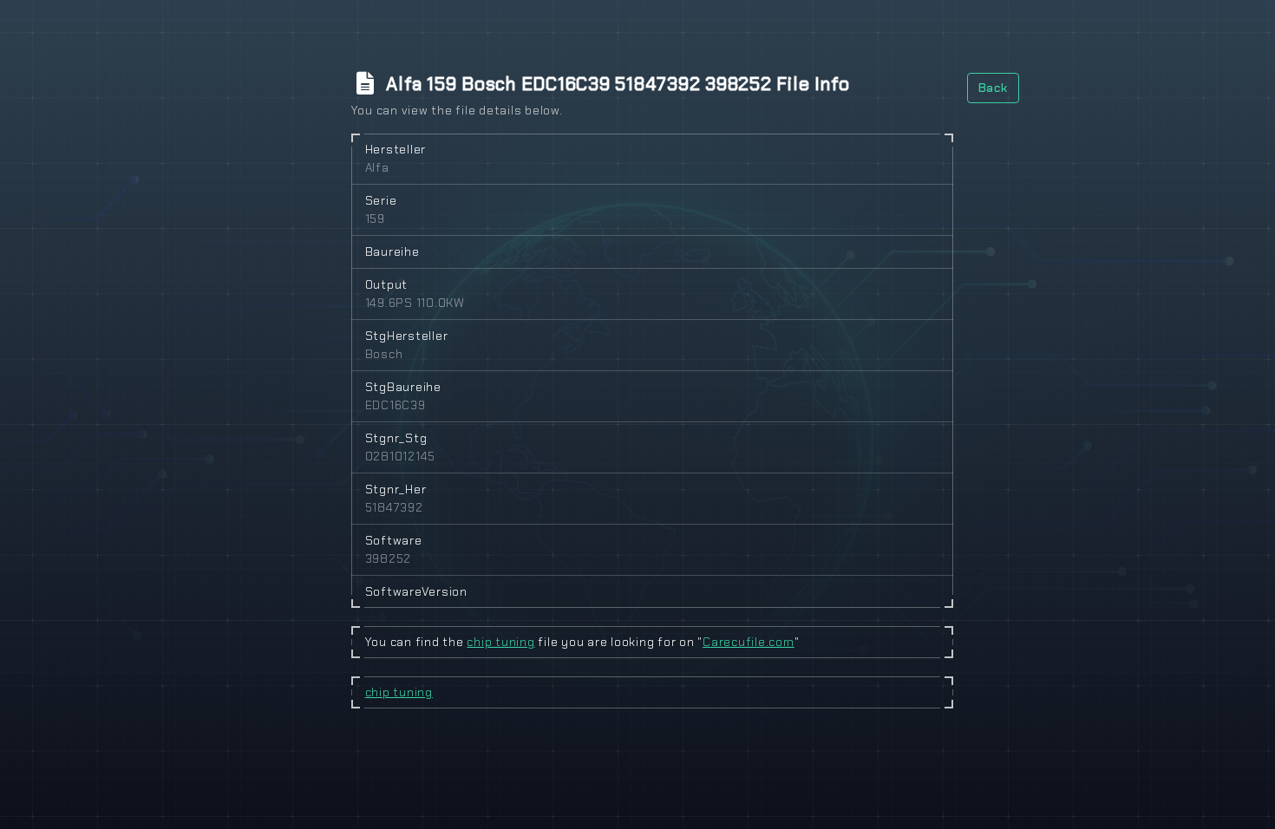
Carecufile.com (748, 641)
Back (993, 87)
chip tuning (500, 641)
